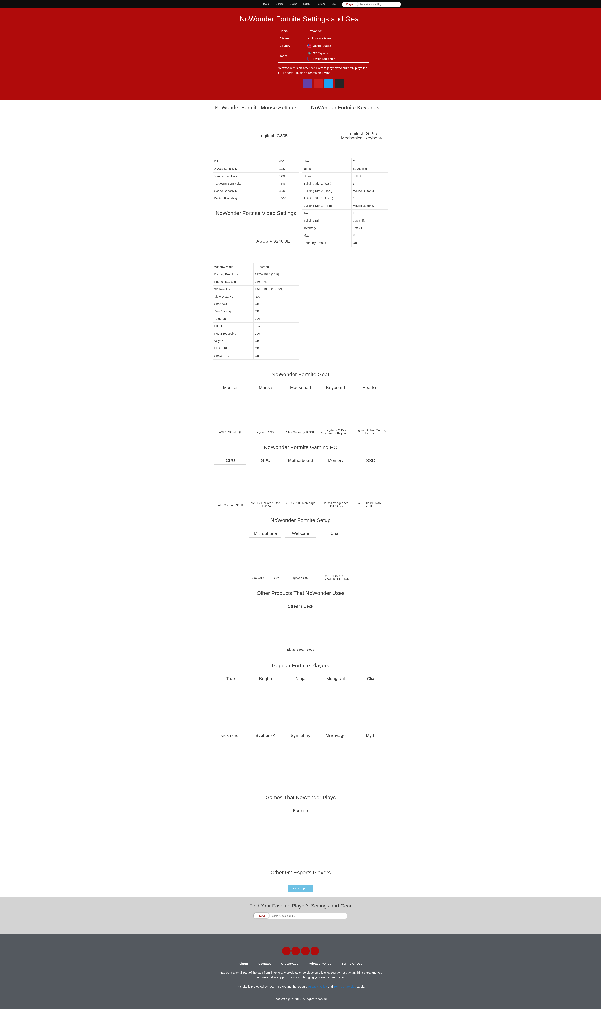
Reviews (321, 4)
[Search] (398, 4)
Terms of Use (352, 963)
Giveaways (289, 963)
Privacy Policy (320, 963)
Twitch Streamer (324, 58)
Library (306, 4)
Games (279, 4)
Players (266, 4)
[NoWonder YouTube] (318, 83)
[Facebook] (286, 951)
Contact (264, 963)
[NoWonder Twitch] (307, 83)
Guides (293, 4)
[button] (300, 888)
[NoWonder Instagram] (339, 83)
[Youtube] (315, 951)
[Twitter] (295, 951)
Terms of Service (345, 986)
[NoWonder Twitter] (328, 83)
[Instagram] (305, 951)
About (243, 963)
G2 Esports (320, 53)
